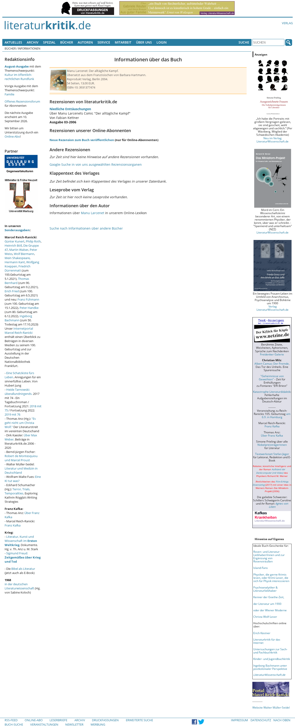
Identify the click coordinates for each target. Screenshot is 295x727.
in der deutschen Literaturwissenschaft (19, 586)
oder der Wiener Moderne (270, 610)
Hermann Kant (15, 262)
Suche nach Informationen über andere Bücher (86, 228)
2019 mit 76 (12, 414)
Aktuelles (13, 42)
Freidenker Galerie (272, 354)
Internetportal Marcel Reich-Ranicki (19, 330)
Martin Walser (18, 250)
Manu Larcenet (92, 213)
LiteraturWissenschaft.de (273, 232)
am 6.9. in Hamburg (276, 415)
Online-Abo (12, 136)
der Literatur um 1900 (267, 604)
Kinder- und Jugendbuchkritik (271, 659)
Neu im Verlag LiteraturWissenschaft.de (273, 139)
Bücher (66, 42)
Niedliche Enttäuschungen (70, 109)
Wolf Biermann (24, 254)
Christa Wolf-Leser (265, 616)
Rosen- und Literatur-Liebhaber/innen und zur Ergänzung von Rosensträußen (269, 556)
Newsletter (74, 724)
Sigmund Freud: (23, 557)
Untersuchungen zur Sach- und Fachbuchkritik (270, 650)
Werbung (98, 724)
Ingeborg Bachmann (18, 318)
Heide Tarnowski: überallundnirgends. (18, 391)
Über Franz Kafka (272, 435)
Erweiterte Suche (139, 720)
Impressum (239, 720)
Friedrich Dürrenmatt (17, 268)
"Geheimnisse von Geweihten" (271, 377)
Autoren (85, 42)
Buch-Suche (14, 724)
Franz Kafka (13, 525)
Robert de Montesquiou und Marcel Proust (21, 458)
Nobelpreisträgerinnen (272, 444)
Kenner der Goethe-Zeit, (268, 597)
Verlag (287, 23)
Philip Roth (33, 241)
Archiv (32, 42)
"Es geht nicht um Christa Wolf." (20, 423)
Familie (9, 94)
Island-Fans (260, 568)
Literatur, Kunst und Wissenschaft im (21, 541)
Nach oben (281, 720)
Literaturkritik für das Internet (266, 641)
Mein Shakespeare (17, 258)
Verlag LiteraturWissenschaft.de (273, 307)
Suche (244, 42)
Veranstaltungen (44, 724)
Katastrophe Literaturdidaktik (271, 391)
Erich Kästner (261, 633)
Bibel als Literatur (23, 569)
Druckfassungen (105, 720)
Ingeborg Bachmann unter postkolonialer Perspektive (270, 667)
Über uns (144, 42)
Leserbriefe (58, 720)
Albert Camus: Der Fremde (271, 363)
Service (103, 42)
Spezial (49, 42)
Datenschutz (261, 720)
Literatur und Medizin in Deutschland (21, 470)
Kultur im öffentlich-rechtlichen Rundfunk (19, 77)
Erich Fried (12, 291)
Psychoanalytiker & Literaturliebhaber (265, 588)
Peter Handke (29, 308)
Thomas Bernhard (17, 281)
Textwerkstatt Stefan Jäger (272, 454)
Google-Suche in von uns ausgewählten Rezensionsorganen (96, 164)
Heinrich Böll (13, 245)
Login (161, 42)
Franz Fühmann (28, 299)
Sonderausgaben (17, 230)
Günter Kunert (14, 241)
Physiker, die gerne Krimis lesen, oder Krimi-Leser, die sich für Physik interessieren (271, 578)
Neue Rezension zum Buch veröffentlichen (82, 140)
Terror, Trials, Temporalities (17, 491)
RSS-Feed (11, 720)
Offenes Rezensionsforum (22, 101)
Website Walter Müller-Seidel (271, 707)
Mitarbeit (123, 42)
